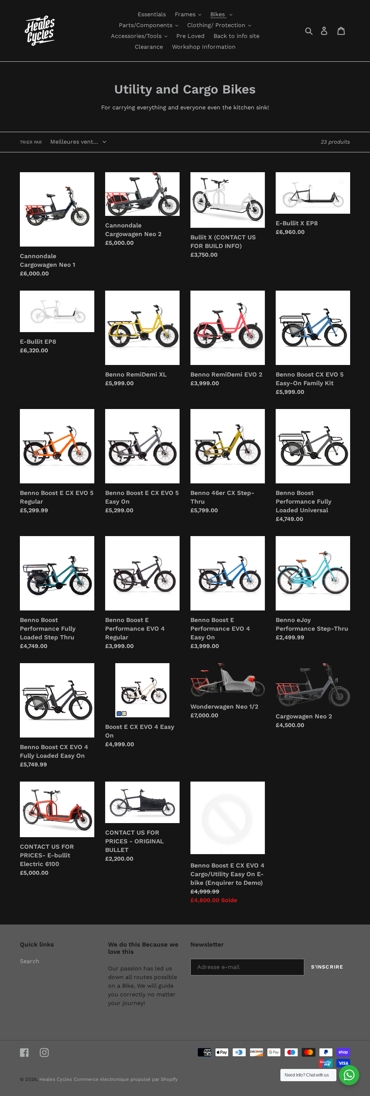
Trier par (31, 142)
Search (29, 961)
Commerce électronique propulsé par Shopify (126, 1079)
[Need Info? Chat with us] (349, 1075)
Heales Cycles (55, 1079)
